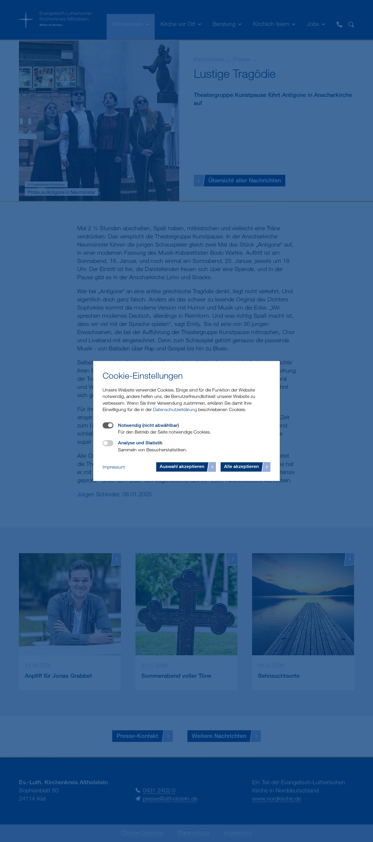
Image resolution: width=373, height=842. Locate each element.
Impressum (114, 466)
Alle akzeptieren (241, 466)
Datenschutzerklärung (175, 409)
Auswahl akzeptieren (182, 466)
